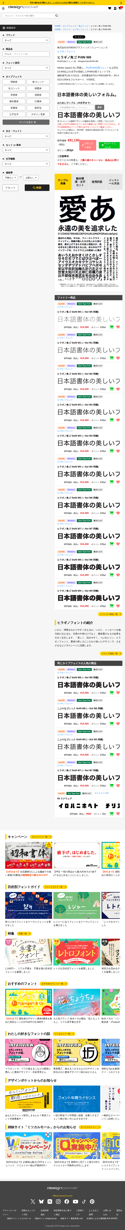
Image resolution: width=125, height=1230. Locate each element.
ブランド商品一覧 (110, 653)
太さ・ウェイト (14, 131)
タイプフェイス (69, 26)
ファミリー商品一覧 (109, 614)
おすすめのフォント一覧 (52, 984)
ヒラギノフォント (81, 29)
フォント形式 (13, 62)
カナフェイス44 (102, 793)
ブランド (10, 35)
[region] (88, 114)
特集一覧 (23, 934)
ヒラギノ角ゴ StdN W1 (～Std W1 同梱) (78, 342)
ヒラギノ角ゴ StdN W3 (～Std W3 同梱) (78, 404)
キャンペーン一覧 (40, 837)
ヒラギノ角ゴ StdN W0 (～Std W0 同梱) (78, 312)
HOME (58, 26)
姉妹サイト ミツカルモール (19, 1218)
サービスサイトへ (88, 1127)
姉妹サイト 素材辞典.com (72, 1218)
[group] (28, 859)
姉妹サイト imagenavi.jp (46, 1218)
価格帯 (9, 172)
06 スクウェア (64, 798)
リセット (10, 187)
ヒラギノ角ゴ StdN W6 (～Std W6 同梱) (78, 497)
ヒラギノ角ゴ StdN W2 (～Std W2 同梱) (78, 373)
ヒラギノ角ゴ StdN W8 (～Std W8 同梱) (78, 559)
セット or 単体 (13, 145)
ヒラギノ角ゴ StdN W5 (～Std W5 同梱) (78, 466)
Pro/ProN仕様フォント (97, 67)
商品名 (9, 49)
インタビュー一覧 (62, 1034)
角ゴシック (84, 26)
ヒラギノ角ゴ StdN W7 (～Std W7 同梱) (78, 528)
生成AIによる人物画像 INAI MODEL (102, 1218)
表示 (99, 107)
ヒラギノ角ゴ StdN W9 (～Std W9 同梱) (78, 590)
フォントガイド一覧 (53, 887)
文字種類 (10, 158)
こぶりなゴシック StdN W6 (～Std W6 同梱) (80, 708)
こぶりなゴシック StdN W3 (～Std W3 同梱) (80, 739)
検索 (38, 187)
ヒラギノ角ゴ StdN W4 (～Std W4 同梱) (78, 435)
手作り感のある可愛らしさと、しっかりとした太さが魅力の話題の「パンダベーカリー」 (62, 2)
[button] (120, 860)
